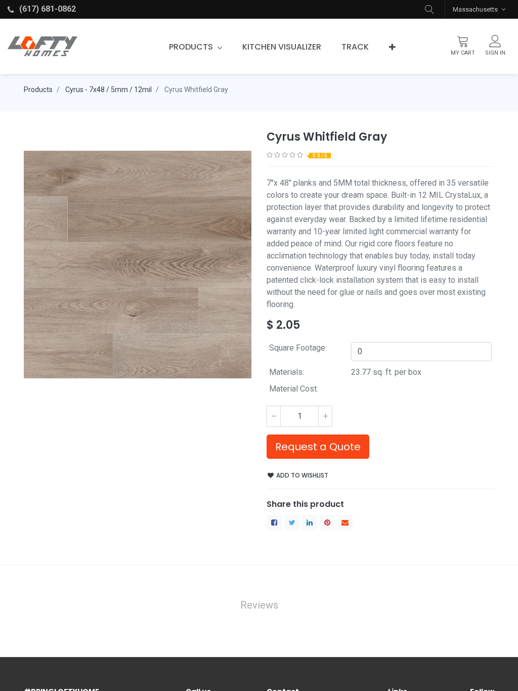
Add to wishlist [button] (301, 475)
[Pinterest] (327, 522)
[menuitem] (281, 47)
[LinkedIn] (309, 522)
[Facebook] (274, 522)
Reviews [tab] (259, 605)
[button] (429, 9)
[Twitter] (291, 522)
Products (38, 89)
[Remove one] (273, 416)
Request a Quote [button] (318, 447)
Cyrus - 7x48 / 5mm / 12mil (108, 89)
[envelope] (345, 522)
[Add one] (325, 416)
